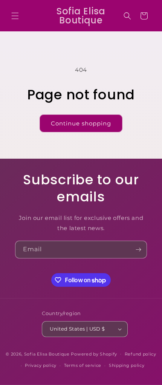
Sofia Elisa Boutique (47, 353)
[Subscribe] (138, 249)
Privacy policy (41, 365)
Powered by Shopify (94, 353)
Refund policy (140, 354)
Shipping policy (127, 365)
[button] (15, 16)
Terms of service (82, 365)
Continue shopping (81, 123)
